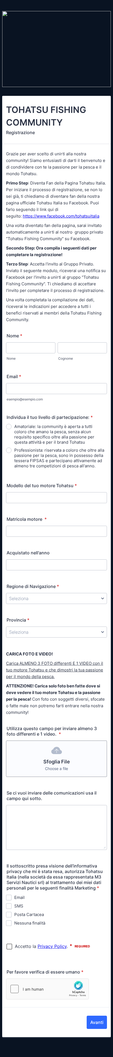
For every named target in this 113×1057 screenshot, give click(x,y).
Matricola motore (27, 519)
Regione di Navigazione (33, 586)
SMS (18, 906)
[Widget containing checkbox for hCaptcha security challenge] (47, 989)
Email (14, 376)
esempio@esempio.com (25, 399)
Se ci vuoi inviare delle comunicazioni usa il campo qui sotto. (52, 795)
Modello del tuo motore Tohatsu (42, 485)
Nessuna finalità (29, 923)
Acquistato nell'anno (28, 552)
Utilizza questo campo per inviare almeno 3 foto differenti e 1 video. (52, 731)
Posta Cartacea (29, 914)
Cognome (65, 358)
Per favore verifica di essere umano (45, 972)
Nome (14, 335)
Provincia (18, 620)
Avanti (96, 1022)
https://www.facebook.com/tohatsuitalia (61, 216)
